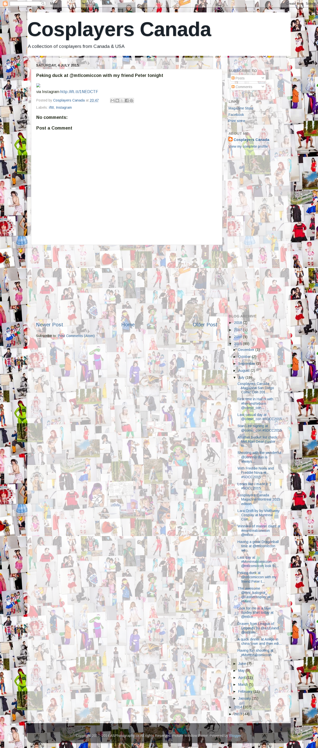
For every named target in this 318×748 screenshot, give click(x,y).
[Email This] (112, 100)
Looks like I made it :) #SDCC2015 (254, 486)
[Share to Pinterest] (131, 100)
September (247, 364)
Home (128, 324)
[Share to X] (121, 100)
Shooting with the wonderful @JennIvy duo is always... (259, 457)
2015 (238, 344)
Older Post (205, 324)
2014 (238, 707)
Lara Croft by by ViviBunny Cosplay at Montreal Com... (259, 515)
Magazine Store (241, 108)
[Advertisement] (126, 283)
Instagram (64, 107)
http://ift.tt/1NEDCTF (79, 92)
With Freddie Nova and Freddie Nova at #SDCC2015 (256, 472)
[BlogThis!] (117, 100)
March (243, 684)
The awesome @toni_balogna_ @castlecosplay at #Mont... (254, 594)
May (242, 671)
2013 (238, 714)
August (244, 371)
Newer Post (49, 324)
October (245, 357)
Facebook (236, 115)
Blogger (235, 736)
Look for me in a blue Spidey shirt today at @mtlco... (256, 612)
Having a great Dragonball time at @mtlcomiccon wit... (258, 546)
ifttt (51, 107)
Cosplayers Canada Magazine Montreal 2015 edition (259, 499)
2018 (238, 323)
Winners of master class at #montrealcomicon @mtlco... (259, 530)
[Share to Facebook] (126, 100)
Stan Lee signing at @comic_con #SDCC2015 (260, 428)
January (245, 698)
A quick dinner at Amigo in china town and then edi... (260, 641)
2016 (238, 337)
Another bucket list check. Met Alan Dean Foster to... (258, 441)
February (245, 691)
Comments (243, 87)
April (242, 678)
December (246, 350)
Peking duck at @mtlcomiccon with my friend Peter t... (257, 577)
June (242, 664)
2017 (238, 330)
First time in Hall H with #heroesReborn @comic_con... (255, 403)
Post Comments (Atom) (76, 336)
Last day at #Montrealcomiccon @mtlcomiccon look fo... (258, 561)
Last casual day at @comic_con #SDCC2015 (260, 417)
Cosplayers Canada (119, 29)
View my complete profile (248, 146)
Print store (237, 121)
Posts (240, 78)
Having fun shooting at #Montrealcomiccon (255, 652)
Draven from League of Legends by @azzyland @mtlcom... (258, 628)
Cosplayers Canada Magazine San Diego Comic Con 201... (256, 388)
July (241, 377)
